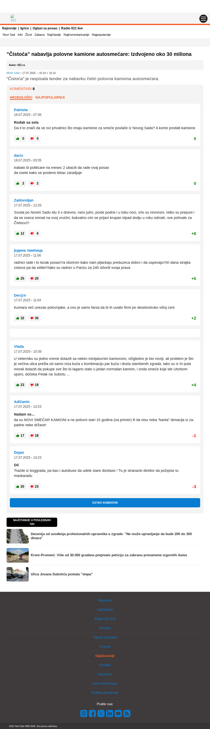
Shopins (105, 628)
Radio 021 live (72, 28)
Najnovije (9, 28)
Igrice (24, 28)
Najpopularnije (101, 34)
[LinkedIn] (109, 713)
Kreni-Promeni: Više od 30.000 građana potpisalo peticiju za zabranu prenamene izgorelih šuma (109, 555)
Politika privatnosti (105, 692)
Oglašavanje (105, 656)
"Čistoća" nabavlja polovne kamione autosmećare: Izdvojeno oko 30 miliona (99, 54)
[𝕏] (101, 713)
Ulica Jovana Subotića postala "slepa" (62, 574)
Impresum (105, 674)
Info (20, 34)
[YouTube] (118, 713)
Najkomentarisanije (76, 34)
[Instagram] (84, 713)
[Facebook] (92, 713)
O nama (105, 646)
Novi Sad (9, 34)
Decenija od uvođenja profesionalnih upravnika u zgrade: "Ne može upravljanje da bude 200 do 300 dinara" (111, 536)
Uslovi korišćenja (105, 683)
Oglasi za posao (45, 28)
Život (28, 34)
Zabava (39, 34)
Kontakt (105, 665)
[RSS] (126, 713)
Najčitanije (54, 34)
